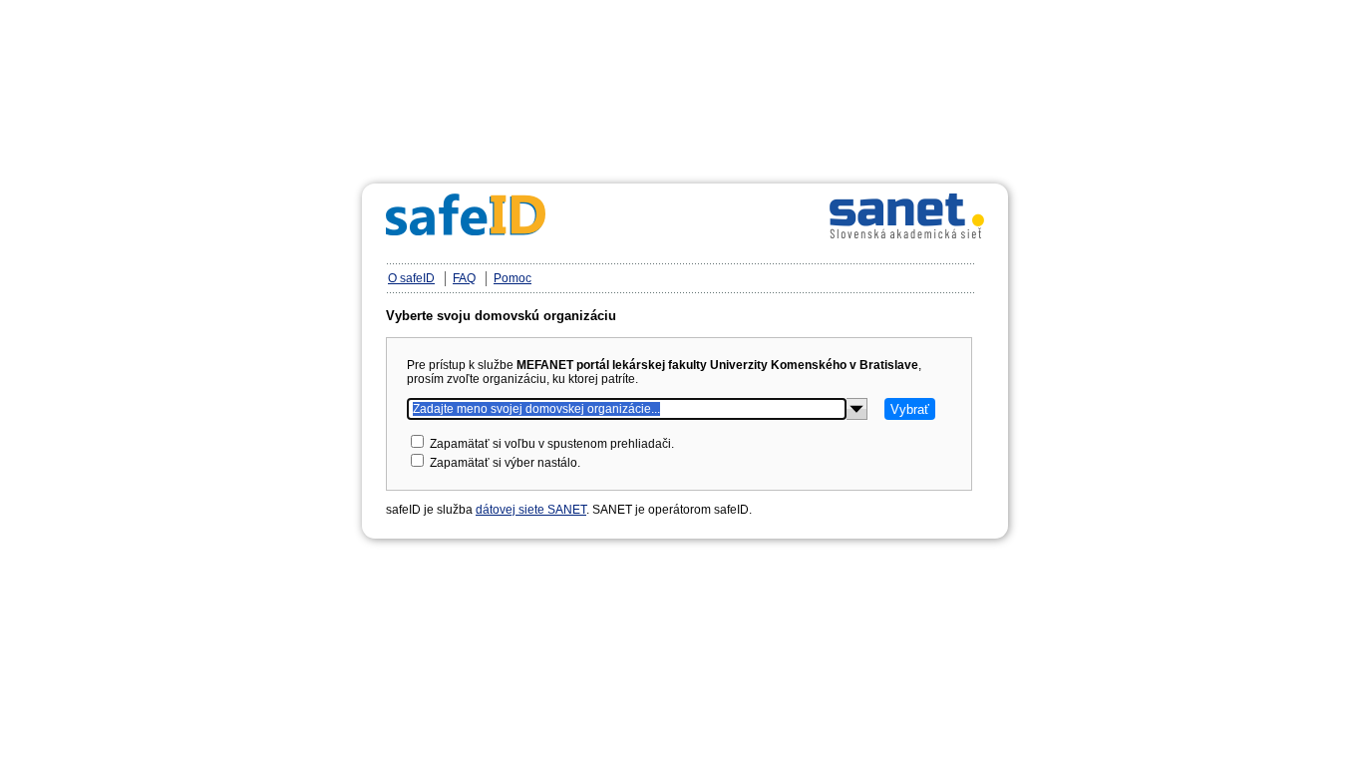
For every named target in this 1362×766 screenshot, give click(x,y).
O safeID (411, 278)
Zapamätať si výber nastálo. (505, 463)
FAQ (464, 278)
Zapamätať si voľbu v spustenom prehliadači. (552, 444)
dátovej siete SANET (531, 510)
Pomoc (512, 278)
